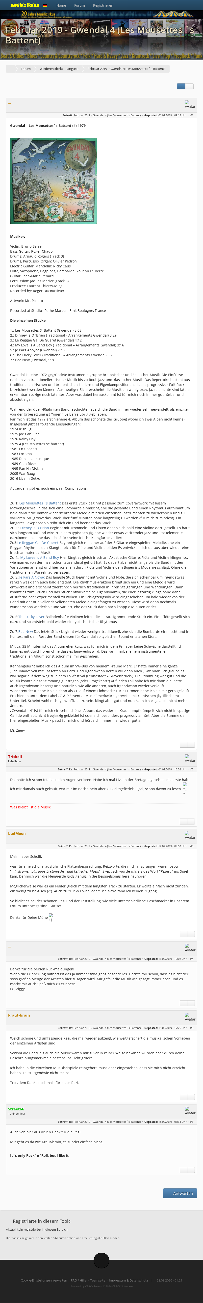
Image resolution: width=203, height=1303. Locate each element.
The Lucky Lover (31, 616)
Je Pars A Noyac (32, 577)
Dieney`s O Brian (34, 527)
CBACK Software (122, 1286)
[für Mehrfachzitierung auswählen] (183, 745)
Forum (79, 5)
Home (61, 5)
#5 (191, 1028)
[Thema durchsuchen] (189, 86)
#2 (191, 769)
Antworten (182, 1193)
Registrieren (103, 5)
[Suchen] (180, 5)
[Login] (191, 5)
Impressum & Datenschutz (128, 1280)
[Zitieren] (191, 745)
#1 (191, 115)
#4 (191, 959)
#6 (191, 1121)
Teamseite (97, 1280)
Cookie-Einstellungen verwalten (44, 1280)
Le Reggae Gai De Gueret (37, 542)
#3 (191, 846)
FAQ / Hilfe (78, 1280)
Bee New (25, 631)
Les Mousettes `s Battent (40, 503)
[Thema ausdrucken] (181, 86)
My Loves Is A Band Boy (39, 557)
